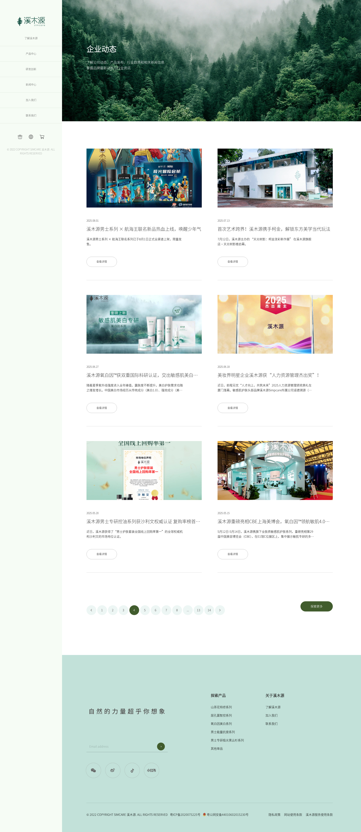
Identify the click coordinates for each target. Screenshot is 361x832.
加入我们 (31, 100)
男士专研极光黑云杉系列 (227, 740)
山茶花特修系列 (221, 707)
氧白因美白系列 (221, 723)
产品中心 (31, 53)
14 (209, 610)
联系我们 (31, 115)
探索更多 (317, 606)
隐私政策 (274, 814)
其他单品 (217, 748)
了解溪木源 (31, 38)
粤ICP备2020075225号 (185, 814)
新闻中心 (31, 84)
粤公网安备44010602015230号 (227, 814)
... (188, 610)
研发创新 (31, 69)
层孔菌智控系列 (221, 715)
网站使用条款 (293, 814)
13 (198, 610)
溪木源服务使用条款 (319, 814)
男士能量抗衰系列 (223, 732)
